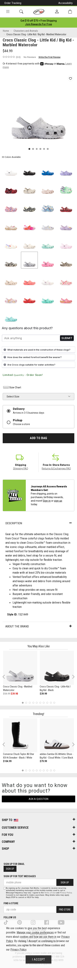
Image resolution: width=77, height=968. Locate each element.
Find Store (65, 909)
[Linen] (29, 241)
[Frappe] (11, 278)
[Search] (21, 11)
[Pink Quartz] (47, 187)
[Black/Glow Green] (11, 260)
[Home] (39, 11)
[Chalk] (66, 260)
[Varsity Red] (29, 296)
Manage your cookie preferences (35, 932)
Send (67, 338)
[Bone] (29, 187)
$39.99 (43, 693)
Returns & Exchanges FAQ (56, 468)
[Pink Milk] (66, 241)
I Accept (38, 959)
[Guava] (29, 278)
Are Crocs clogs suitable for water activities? (31, 364)
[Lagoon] (47, 296)
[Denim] (47, 205)
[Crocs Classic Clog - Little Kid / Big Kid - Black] (57, 668)
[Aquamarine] (47, 241)
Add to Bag (38, 438)
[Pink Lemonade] (47, 260)
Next (72, 676)
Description (13, 523)
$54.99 (6, 693)
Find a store (11, 903)
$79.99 (43, 761)
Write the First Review (49, 57)
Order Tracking (12, 3)
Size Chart (15, 387)
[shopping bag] (70, 11)
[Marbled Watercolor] (29, 260)
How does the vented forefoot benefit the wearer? (34, 357)
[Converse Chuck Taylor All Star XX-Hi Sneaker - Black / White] (20, 735)
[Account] (56, 11)
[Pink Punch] (66, 296)
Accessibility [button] (65, 3)
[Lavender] (66, 168)
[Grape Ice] (11, 296)
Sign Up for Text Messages (20, 876)
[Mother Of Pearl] (47, 223)
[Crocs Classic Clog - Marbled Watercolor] (20, 668)
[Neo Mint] (66, 187)
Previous (6, 678)
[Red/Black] (66, 205)
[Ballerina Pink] (11, 205)
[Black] (29, 168)
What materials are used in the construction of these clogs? (38, 349)
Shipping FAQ (20, 468)
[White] (11, 168)
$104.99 (7, 761)
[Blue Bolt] (47, 168)
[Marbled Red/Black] (11, 187)
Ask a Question (38, 799)
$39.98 (14, 693)
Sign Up (10, 868)
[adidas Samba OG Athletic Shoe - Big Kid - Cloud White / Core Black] (57, 735)
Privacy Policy (66, 893)
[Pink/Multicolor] (29, 223)
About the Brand (17, 626)
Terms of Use (50, 893)
